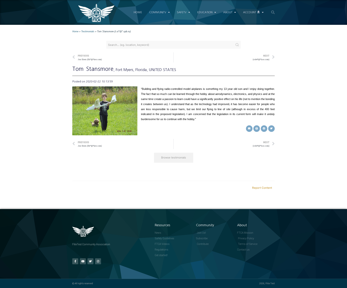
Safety (182, 12)
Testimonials (87, 31)
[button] (273, 12)
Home (138, 12)
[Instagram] (98, 261)
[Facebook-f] (75, 261)
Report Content (262, 187)
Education (205, 12)
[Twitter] (90, 261)
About (227, 12)
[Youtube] (83, 261)
